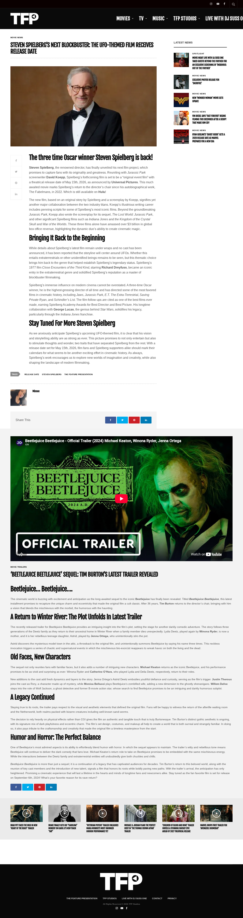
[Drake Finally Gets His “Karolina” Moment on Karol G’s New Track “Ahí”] (64, 813)
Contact (157, 898)
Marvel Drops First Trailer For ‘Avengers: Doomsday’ (213, 827)
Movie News (16, 38)
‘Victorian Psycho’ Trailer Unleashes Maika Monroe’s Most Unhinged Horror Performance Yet (102, 828)
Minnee (35, 391)
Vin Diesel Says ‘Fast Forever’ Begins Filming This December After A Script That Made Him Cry (209, 119)
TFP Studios (184, 18)
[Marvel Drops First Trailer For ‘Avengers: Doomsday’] (216, 813)
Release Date (31, 374)
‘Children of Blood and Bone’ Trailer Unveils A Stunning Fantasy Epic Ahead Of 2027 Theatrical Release (178, 828)
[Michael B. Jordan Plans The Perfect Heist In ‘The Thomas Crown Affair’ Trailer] (140, 813)
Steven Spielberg (52, 374)
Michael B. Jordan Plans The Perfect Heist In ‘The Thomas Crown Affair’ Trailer (139, 828)
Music (158, 18)
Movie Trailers (18, 567)
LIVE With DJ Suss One (134, 898)
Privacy (172, 898)
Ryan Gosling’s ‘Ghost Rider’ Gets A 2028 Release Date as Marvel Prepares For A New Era (208, 138)
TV (141, 18)
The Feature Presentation (78, 374)
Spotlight (198, 54)
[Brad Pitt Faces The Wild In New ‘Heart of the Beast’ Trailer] (26, 813)
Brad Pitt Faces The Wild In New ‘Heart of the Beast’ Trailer (23, 827)
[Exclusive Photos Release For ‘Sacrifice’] (181, 82)
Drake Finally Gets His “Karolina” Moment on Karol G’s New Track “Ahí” (62, 828)
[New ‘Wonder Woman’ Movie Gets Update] (181, 100)
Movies (123, 18)
